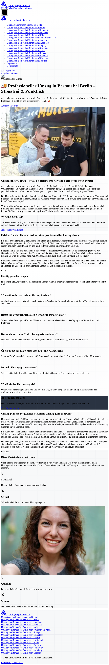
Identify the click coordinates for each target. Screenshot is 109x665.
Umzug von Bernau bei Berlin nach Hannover (27, 55)
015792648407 (8, 8)
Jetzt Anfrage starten (10, 408)
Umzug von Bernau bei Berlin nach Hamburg (27, 30)
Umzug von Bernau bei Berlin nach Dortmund (28, 48)
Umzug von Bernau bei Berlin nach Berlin (26, 27)
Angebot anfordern (23, 8)
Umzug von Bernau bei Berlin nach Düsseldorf (28, 43)
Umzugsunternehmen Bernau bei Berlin (24, 25)
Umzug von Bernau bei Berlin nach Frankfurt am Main (31, 37)
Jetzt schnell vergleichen (12, 230)
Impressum (12, 63)
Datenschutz (12, 66)
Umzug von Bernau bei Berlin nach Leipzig (26, 45)
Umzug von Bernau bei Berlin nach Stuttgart (27, 40)
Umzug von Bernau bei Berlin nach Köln (25, 35)
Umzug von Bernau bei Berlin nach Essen (26, 50)
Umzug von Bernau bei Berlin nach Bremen (26, 53)
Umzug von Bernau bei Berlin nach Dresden (27, 61)
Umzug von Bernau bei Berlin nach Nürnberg (27, 58)
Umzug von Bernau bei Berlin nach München (27, 32)
